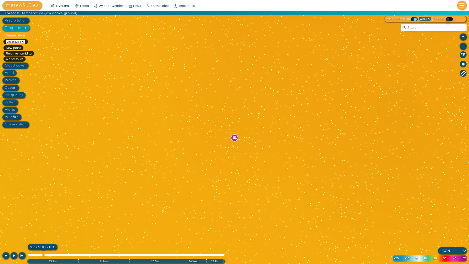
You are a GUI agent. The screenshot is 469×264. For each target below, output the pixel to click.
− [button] (463, 45)
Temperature (15, 35)
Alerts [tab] (10, 109)
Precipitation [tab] (16, 20)
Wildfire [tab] (12, 117)
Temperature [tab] (16, 27)
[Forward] (22, 255)
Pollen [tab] (10, 102)
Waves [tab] (11, 80)
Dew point (13, 48)
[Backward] (5, 255)
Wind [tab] (9, 72)
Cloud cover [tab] (15, 65)
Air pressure (14, 59)
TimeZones (186, 6)
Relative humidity (19, 53)
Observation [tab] (16, 124)
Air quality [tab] (14, 95)
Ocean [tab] (10, 87)
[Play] (14, 255)
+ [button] (463, 36)
